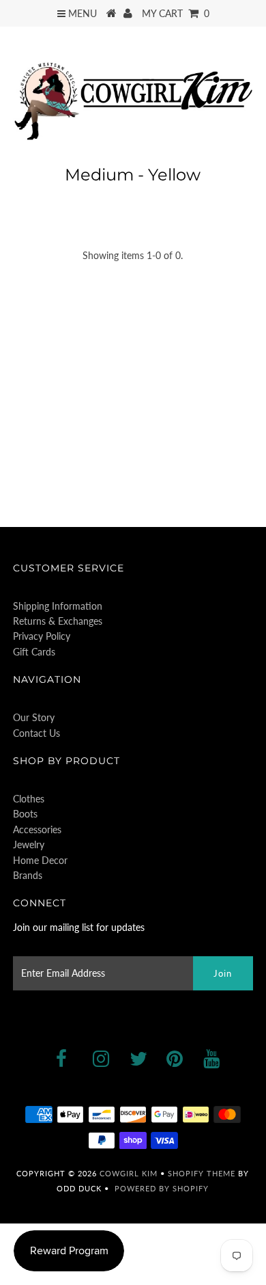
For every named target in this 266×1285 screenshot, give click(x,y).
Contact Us (36, 733)
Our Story (34, 717)
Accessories (37, 829)
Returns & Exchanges (57, 621)
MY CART (175, 13)
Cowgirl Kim (129, 1173)
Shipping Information (57, 606)
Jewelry (28, 844)
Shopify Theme (201, 1173)
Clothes (28, 798)
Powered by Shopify (162, 1188)
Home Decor (40, 860)
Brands (27, 875)
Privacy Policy (41, 636)
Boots (25, 814)
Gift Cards (34, 652)
